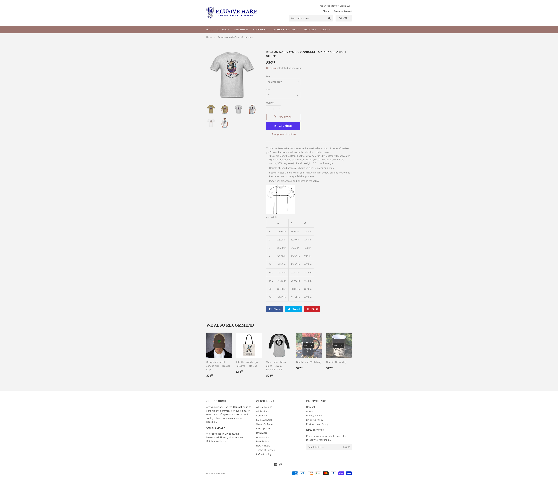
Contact (310, 407)
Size (268, 89)
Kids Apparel (263, 428)
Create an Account (343, 11)
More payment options (283, 134)
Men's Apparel (264, 419)
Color (268, 76)
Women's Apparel (265, 424)
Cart (346, 18)
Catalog (223, 29)
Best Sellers (241, 29)
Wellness (309, 29)
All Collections (264, 407)
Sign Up (346, 447)
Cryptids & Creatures (285, 29)
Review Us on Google (318, 424)
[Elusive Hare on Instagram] (280, 464)
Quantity (270, 103)
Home (209, 29)
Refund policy (263, 454)
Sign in (326, 11)
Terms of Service (265, 450)
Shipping (271, 68)
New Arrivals (260, 29)
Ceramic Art (263, 415)
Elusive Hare (219, 473)
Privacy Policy (314, 415)
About (325, 29)
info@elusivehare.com (231, 414)
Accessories (262, 437)
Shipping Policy (314, 419)
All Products (263, 411)
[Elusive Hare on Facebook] (275, 464)
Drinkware (261, 432)
